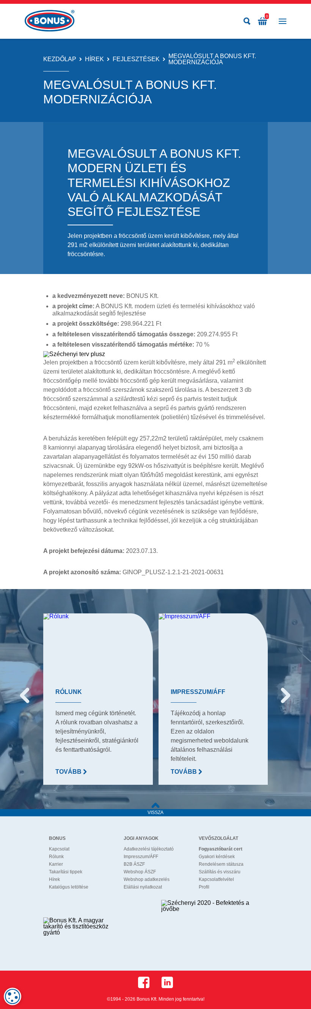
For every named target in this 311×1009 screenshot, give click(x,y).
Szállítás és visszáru (219, 871)
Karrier (56, 864)
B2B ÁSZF (134, 864)
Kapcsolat (59, 849)
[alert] (12, 996)
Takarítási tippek (65, 871)
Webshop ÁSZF (140, 871)
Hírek (94, 59)
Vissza (155, 812)
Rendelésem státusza (221, 864)
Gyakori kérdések (217, 856)
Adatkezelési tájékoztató (149, 849)
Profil (204, 887)
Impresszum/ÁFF (141, 856)
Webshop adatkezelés (147, 879)
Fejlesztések (136, 59)
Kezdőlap (59, 59)
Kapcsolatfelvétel (216, 879)
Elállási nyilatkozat (143, 887)
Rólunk (56, 856)
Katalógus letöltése (68, 887)
